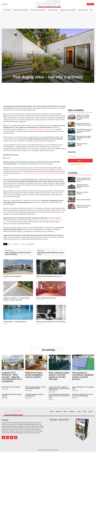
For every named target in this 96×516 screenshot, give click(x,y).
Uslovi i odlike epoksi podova (46, 298)
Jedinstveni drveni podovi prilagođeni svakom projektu (84, 124)
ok (20, 244)
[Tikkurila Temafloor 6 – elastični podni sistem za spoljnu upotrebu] (18, 288)
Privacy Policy (84, 164)
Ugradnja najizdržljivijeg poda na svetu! (49, 276)
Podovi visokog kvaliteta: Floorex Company (50, 322)
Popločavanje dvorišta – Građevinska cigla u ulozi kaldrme (83, 186)
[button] (5, 4)
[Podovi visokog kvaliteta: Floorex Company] (51, 312)
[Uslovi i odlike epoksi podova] (51, 288)
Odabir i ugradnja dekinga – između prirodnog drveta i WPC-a (35, 387)
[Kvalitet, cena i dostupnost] (18, 267)
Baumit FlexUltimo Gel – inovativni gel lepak (83, 387)
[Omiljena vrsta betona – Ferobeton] (71, 193)
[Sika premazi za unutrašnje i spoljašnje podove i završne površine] (71, 137)
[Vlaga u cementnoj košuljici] (71, 199)
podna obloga (30, 244)
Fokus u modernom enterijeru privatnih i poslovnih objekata (18, 253)
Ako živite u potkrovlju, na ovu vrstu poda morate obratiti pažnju (82, 395)
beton (9, 244)
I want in (79, 160)
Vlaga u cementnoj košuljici (84, 199)
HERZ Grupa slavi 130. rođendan (11, 387)
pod (24, 244)
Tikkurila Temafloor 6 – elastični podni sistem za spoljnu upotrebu (16, 299)
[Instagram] (7, 437)
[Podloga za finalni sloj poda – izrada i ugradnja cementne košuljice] (71, 179)
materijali (15, 244)
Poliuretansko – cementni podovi (14, 322)
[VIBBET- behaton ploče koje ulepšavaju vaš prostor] (71, 206)
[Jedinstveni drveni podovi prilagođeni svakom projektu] (71, 124)
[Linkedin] (11, 437)
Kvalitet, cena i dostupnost (12, 276)
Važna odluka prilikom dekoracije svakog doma (50, 253)
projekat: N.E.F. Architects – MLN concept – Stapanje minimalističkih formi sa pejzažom (84, 117)
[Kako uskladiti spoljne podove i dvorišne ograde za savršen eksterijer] (71, 131)
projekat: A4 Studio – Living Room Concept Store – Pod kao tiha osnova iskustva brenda (59, 388)
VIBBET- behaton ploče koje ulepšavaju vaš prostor (84, 206)
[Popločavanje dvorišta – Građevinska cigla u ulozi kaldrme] (71, 186)
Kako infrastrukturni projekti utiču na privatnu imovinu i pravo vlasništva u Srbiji (59, 396)
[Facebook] (3, 437)
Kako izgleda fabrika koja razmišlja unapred (11, 395)
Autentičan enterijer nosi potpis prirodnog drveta (34, 395)
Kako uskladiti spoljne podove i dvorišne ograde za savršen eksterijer (85, 131)
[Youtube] (15, 437)
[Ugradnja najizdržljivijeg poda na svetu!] (51, 267)
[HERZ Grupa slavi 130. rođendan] (71, 144)
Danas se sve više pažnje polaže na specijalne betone (38, 129)
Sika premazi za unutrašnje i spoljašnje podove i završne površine (84, 138)
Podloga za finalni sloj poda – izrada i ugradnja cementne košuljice (84, 179)
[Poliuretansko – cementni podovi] (18, 312)
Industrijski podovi (48, 72)
